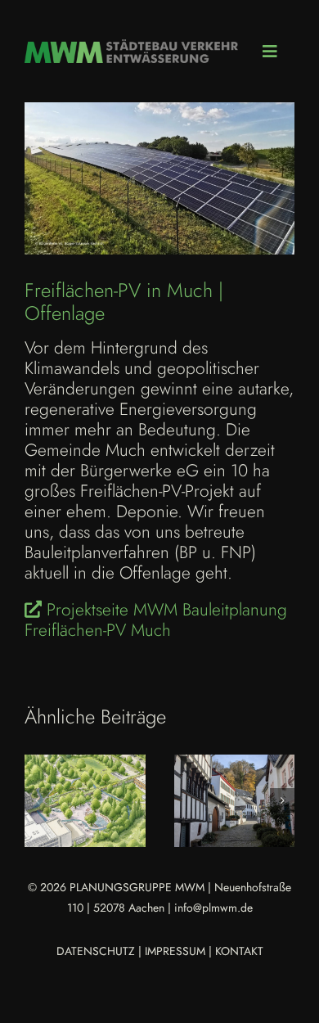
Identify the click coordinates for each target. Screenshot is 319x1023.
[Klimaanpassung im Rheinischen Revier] (85, 801)
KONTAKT (239, 951)
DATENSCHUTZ (95, 951)
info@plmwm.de (213, 907)
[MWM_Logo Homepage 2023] (131, 47)
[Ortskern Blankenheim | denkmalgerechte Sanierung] (234, 801)
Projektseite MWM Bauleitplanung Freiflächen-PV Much (156, 619)
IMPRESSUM (175, 951)
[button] (37, 800)
